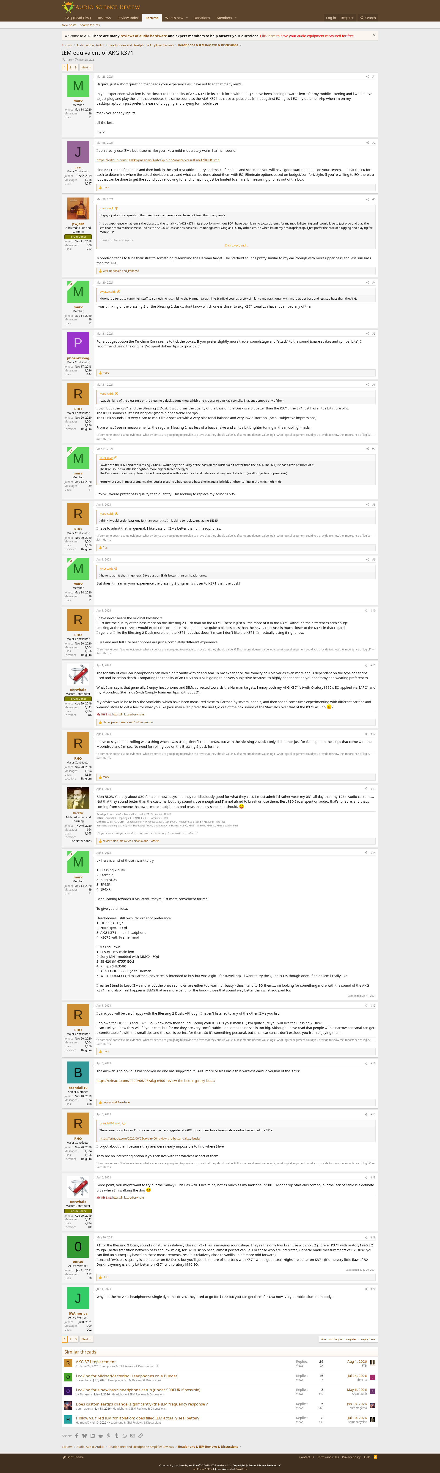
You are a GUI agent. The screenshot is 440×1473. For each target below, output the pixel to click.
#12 (373, 734)
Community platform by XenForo (195, 1465)
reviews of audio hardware (144, 35)
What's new (174, 17)
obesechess (83, 1380)
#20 (373, 1289)
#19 (373, 1237)
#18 (373, 1177)
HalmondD (83, 1422)
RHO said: (106, 458)
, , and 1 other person (128, 722)
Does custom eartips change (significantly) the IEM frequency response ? (142, 1404)
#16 (373, 1063)
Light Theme (75, 1457)
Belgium (86, 429)
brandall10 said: (110, 1123)
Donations (202, 17)
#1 (374, 77)
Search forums (90, 25)
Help (367, 1457)
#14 (373, 853)
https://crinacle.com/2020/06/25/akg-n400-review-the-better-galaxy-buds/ (155, 1080)
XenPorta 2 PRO (202, 1469)
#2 (374, 143)
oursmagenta (84, 1409)
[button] (187, 18)
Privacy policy (351, 1457)
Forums (152, 17)
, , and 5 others (131, 841)
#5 (374, 334)
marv (69, 59)
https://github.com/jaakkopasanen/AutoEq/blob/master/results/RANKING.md (158, 160)
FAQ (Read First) (78, 17)
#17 (373, 1114)
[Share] (368, 76)
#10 (373, 610)
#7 (374, 449)
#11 (373, 665)
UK (90, 715)
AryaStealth (359, 1394)
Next (85, 67)
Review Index (128, 17)
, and (121, 271)
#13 (373, 789)
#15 (373, 1005)
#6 (374, 385)
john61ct (361, 1380)
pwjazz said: (107, 292)
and (116, 1102)
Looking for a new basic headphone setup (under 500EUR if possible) (138, 1389)
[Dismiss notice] (374, 35)
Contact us (306, 1457)
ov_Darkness (84, 1394)
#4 (374, 282)
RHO (79, 1366)
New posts (69, 25)
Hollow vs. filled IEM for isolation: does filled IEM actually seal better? (137, 1418)
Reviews (104, 17)
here (272, 35)
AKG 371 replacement (96, 1361)
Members (224, 17)
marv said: (106, 208)
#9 (374, 559)
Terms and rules (328, 1457)
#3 (374, 199)
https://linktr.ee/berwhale (128, 714)
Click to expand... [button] (236, 245)
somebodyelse (357, 1422)
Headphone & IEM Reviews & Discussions (126, 1366)
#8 (374, 504)
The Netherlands (81, 841)
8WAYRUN (241, 1469)
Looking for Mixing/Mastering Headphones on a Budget (126, 1375)
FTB (364, 1365)
